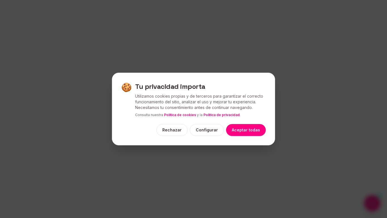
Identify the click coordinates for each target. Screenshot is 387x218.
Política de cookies (180, 115)
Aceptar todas (246, 129)
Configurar (207, 129)
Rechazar (172, 129)
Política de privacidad (221, 115)
